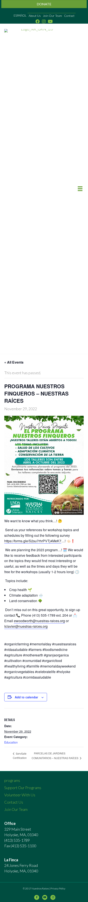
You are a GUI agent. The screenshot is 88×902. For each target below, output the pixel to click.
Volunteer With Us (19, 795)
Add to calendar (26, 697)
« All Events (13, 362)
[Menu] (80, 188)
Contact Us (13, 802)
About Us (35, 15)
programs (12, 780)
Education (11, 742)
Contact (69, 15)
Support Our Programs (22, 787)
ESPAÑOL (20, 15)
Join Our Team (52, 15)
